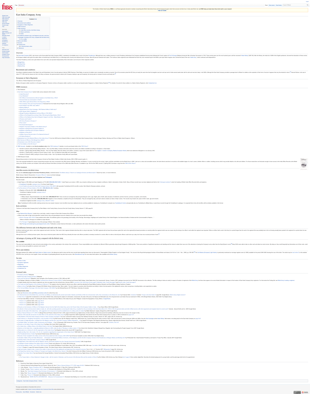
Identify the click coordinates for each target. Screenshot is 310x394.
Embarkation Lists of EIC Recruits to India (28, 142)
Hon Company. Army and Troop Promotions (31, 103)
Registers (33, 111)
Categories (19, 380)
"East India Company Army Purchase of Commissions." (42, 371)
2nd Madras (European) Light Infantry (207, 252)
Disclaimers (32, 392)
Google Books (106, 298)
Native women (47, 252)
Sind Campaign (150, 318)
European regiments (23, 262)
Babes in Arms (21, 286)
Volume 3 (22, 304)
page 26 (197, 318)
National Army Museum (26, 213)
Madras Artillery (24, 107)
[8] (194, 252)
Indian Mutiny (244, 55)
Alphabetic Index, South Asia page (106, 282)
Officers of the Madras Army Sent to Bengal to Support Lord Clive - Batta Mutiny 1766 (41, 117)
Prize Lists (22, 122)
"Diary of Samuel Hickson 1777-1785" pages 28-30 (70, 365)
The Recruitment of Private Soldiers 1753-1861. (35, 188)
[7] (46, 245)
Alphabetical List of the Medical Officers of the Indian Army (33, 138)
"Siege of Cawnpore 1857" (35, 367)
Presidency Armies (22, 274)
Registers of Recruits (25, 132)
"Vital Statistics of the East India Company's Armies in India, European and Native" (39, 316)
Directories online (27, 293)
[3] (109, 82)
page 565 (40, 302)
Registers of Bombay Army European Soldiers (31, 130)
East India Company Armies (30, 380)
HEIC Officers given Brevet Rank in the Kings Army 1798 (34, 101)
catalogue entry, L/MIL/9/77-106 (45, 200)
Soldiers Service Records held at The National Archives (34, 134)
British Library (113, 254)
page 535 (40, 304)
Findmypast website (165, 182)
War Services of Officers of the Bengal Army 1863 (30, 140)
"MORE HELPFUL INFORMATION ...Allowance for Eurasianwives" (46, 376)
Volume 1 (22, 300)
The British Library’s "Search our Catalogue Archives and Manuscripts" (77, 172)
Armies (40, 380)
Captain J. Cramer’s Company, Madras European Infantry (112, 150)
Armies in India (22, 260)
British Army (195, 280)
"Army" (19, 347)
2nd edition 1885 (96, 345)
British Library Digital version (177, 294)
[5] (158, 234)
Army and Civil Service (23, 278)
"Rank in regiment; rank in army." (38, 369)
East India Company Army (24, 92)
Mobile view (38, 392)
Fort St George (173, 55)
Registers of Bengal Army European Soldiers (31, 128)
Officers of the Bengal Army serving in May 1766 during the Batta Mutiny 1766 (40, 115)
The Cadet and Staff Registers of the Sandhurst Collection (33, 284)
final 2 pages (126, 357)
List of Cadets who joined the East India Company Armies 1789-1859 (37, 186)
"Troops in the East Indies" (148, 294)
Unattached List (152, 83)
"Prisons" (29, 375)
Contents (133, 294)
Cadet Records (24, 94)
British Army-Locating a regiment (286, 280)
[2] (115, 73)
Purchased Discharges (25, 124)
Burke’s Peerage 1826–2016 (27, 217)
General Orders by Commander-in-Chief (30, 99)
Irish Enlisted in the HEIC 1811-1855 (29, 105)
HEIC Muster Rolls (24, 111)
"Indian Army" (21, 296)
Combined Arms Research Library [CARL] (51, 280)
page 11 (130, 314)
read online (295, 252)
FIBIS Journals (21, 146)
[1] (290, 72)
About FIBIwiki (26, 392)
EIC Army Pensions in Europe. (27, 121)
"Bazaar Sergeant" (32, 373)
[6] (231, 243)
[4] (26, 231)
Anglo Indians (38, 252)
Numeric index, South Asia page (126, 282)
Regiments (20, 264)
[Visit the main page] (7, 6)
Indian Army (193, 57)
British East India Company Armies (27, 276)
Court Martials (23, 96)
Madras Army (21, 66)
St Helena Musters (24, 136)
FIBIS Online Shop (129, 163)
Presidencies (91, 55)
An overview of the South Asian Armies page (84, 282)
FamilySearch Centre (120, 203)
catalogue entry (36, 184)
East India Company (24, 55)
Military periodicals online (40, 293)
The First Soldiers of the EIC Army (26, 144)
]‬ (49, 341)
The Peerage (23, 222)
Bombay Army (21, 64)
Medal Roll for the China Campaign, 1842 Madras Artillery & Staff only (37, 109)
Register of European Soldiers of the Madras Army (33, 126)
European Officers (40, 175)
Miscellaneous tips (79, 254)
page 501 (40, 300)
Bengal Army (21, 62)
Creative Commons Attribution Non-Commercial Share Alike (41, 389)
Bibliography (107, 349)
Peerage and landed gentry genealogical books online (36, 223)
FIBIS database (54, 146)
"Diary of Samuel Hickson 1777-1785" (27, 312)
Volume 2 (22, 302)
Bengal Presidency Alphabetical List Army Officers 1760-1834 (35, 113)
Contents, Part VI (113, 322)
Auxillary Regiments (23, 266)
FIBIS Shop (84, 146)
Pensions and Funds (25, 119)
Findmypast (48, 177)
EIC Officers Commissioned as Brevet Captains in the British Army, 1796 (38, 97)
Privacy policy (19, 392)
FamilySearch (23, 184)
